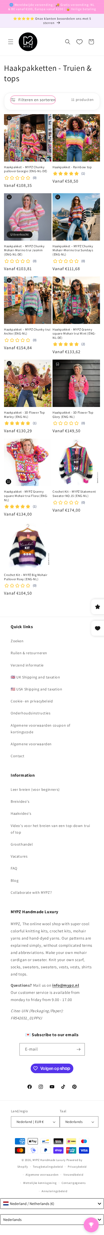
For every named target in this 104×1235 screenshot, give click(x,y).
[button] (11, 42)
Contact (17, 756)
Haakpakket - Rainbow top (72, 167)
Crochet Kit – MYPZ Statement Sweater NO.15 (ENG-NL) (74, 493)
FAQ (14, 868)
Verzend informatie (27, 665)
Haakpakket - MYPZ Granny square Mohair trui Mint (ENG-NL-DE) (74, 333)
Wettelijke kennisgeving (40, 1183)
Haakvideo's (21, 813)
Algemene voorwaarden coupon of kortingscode (40, 728)
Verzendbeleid (73, 1174)
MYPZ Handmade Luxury (49, 1160)
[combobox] (52, 1203)
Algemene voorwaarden (31, 744)
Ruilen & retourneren (29, 653)
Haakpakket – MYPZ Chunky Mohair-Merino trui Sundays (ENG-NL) (73, 250)
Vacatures (19, 856)
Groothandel (22, 844)
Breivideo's (20, 801)
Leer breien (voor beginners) (35, 789)
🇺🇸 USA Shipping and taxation (36, 689)
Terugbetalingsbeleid (48, 1166)
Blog (14, 880)
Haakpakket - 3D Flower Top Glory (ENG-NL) (73, 414)
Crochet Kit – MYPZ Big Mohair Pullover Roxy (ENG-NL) (25, 577)
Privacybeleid (77, 1166)
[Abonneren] (79, 1049)
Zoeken (17, 641)
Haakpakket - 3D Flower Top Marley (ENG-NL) (24, 414)
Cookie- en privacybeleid (32, 701)
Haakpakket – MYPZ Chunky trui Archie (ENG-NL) (27, 331)
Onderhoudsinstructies (31, 713)
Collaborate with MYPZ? (31, 892)
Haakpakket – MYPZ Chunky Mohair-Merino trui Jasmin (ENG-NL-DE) (24, 250)
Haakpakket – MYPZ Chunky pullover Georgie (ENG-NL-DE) (25, 169)
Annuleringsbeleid (54, 1191)
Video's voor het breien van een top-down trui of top (50, 829)
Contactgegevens (74, 1183)
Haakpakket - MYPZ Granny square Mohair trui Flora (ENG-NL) (26, 495)
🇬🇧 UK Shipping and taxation (35, 677)
